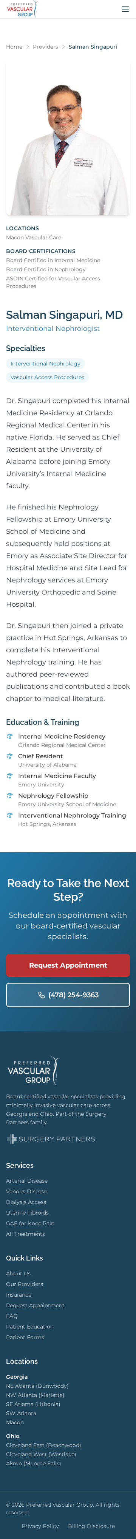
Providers (45, 46)
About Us (18, 1273)
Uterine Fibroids (27, 1212)
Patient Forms (25, 1337)
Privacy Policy (40, 1526)
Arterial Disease (27, 1180)
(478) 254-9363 (73, 995)
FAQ (12, 1316)
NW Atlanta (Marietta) (35, 1395)
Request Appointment (68, 965)
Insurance (18, 1294)
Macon (15, 1422)
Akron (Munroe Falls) (33, 1463)
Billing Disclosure (91, 1526)
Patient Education (30, 1326)
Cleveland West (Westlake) (41, 1454)
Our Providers (24, 1284)
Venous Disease (26, 1191)
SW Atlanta (21, 1413)
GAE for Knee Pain (30, 1223)
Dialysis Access (26, 1202)
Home (14, 46)
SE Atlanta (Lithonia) (33, 1404)
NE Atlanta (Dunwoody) (37, 1385)
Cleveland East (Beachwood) (43, 1445)
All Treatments (25, 1234)
